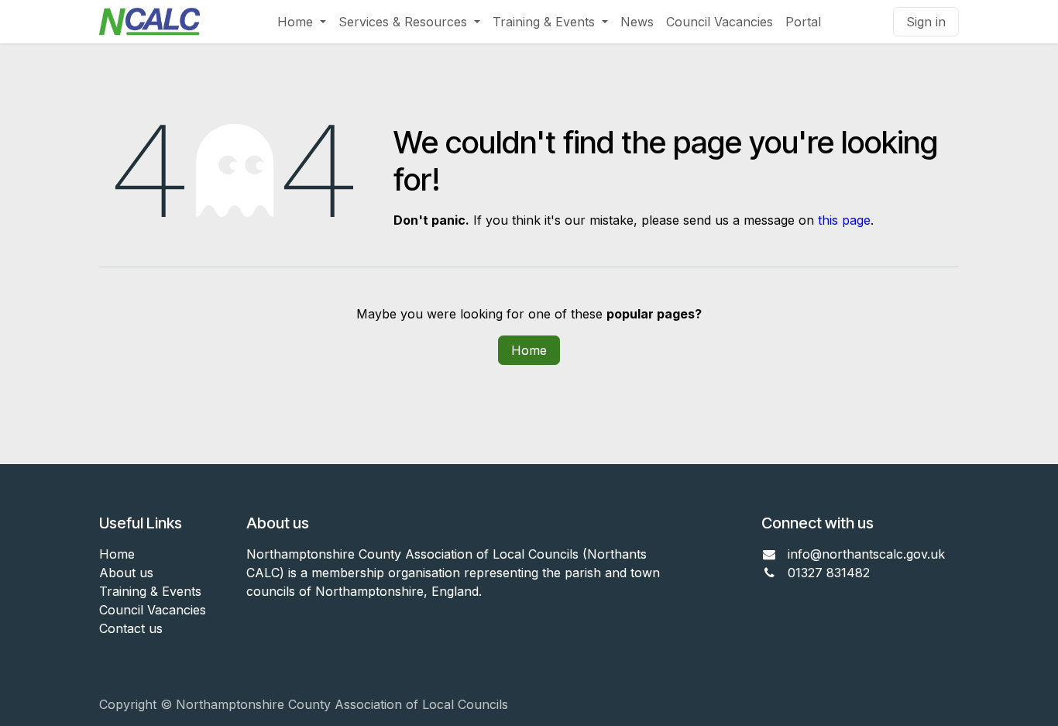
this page (844, 220)
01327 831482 (831, 572)
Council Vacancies (152, 610)
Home (529, 350)
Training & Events (150, 591)
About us (126, 572)
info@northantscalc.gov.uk (866, 554)
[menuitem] (301, 21)
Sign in (926, 21)
